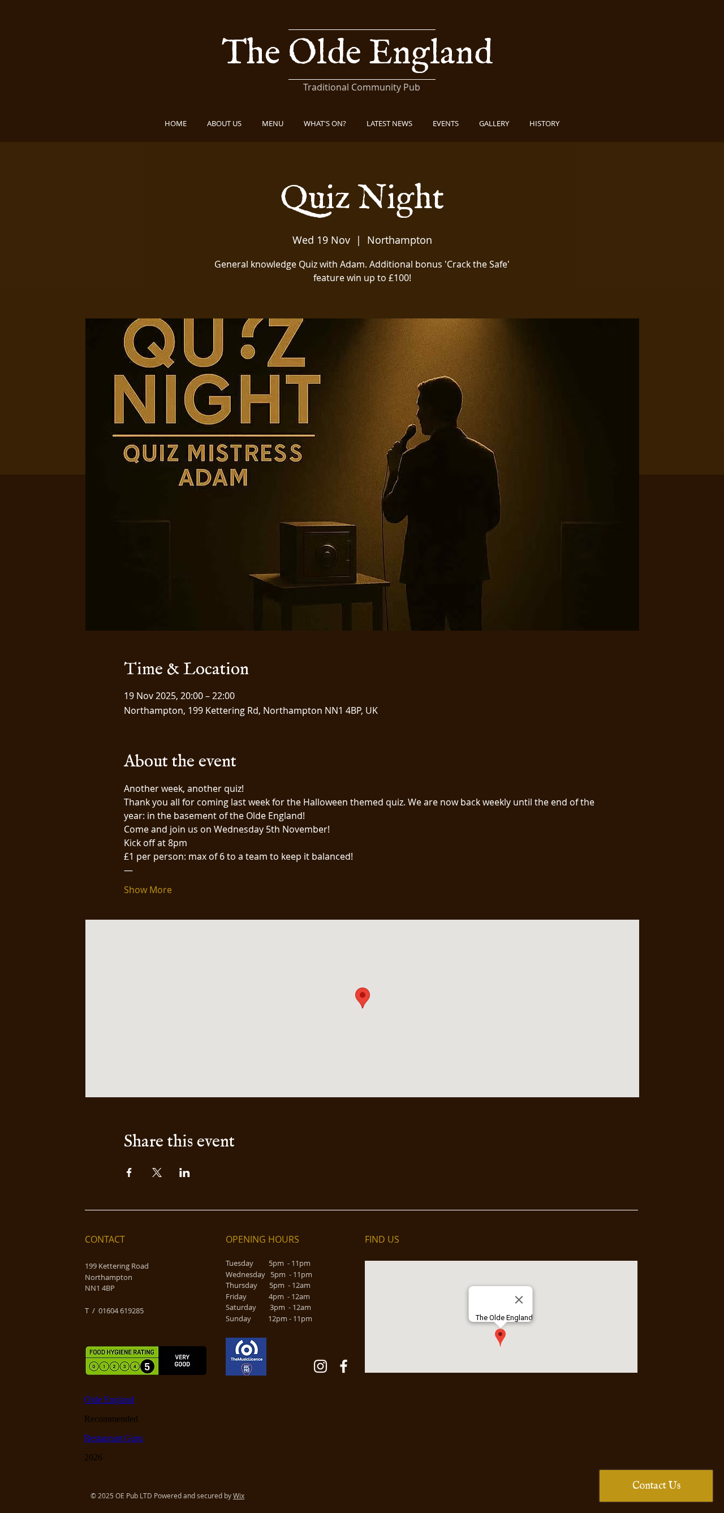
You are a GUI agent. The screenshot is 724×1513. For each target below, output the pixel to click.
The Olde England (361, 54)
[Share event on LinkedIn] (184, 1172)
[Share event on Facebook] (129, 1172)
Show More (148, 889)
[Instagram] (320, 1366)
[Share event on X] (157, 1172)
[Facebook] (343, 1366)
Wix (238, 1495)
